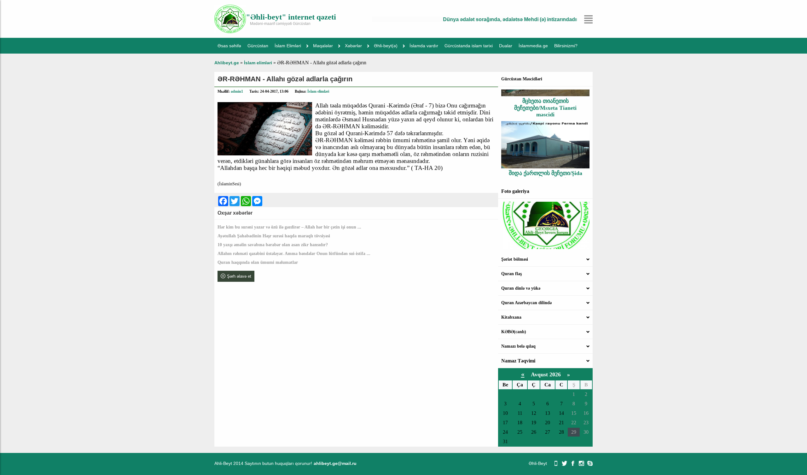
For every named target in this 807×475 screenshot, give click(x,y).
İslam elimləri (318, 91)
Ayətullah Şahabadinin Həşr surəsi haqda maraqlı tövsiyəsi (274, 236)
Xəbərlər (353, 45)
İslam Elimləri (288, 45)
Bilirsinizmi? (566, 45)
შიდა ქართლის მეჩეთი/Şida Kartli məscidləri (545, 168)
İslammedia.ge (533, 45)
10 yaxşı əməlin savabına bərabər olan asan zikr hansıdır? (273, 244)
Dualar (505, 45)
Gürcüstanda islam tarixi (468, 45)
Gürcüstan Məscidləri (521, 79)
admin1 (237, 91)
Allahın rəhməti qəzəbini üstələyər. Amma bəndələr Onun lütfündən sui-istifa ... (294, 253)
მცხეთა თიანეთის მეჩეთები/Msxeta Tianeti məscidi (545, 100)
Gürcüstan (257, 45)
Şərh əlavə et (239, 276)
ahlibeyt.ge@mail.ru (335, 463)
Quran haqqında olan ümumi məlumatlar (258, 262)
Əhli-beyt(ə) (386, 45)
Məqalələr (323, 45)
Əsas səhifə (229, 45)
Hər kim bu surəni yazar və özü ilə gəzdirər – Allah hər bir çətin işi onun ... (289, 227)
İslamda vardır (423, 45)
